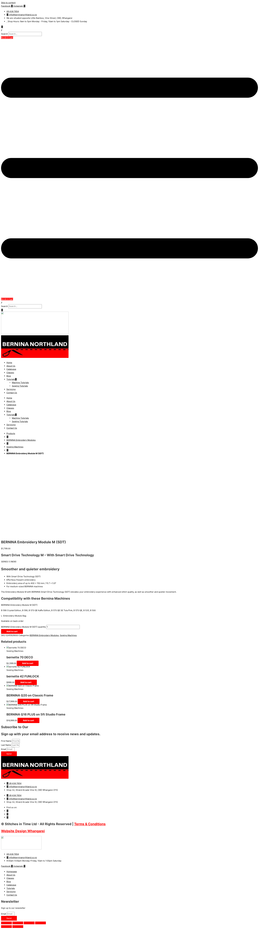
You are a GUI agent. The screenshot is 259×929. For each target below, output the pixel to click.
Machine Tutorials (20, 382)
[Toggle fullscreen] (17, 923)
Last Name (6, 745)
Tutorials (10, 379)
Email (4, 749)
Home (9, 362)
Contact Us (11, 392)
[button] (129, 30)
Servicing (11, 389)
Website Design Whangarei (23, 831)
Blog (8, 376)
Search (4, 34)
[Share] (29, 923)
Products (10, 433)
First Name (6, 741)
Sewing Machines (14, 447)
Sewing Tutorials (20, 386)
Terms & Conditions (90, 824)
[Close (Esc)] (40, 923)
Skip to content (8, 2)
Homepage (11, 871)
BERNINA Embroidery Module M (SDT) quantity (23, 627)
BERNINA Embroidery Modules (21, 440)
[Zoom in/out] (6, 923)
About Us (10, 366)
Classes (10, 372)
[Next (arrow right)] (17, 926)
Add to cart (12, 631)
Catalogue (11, 369)
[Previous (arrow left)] (6, 926)
